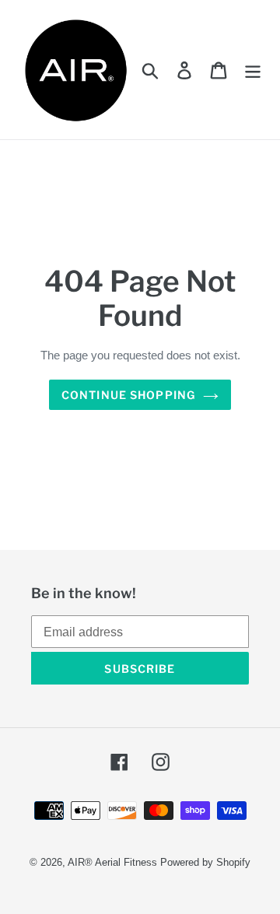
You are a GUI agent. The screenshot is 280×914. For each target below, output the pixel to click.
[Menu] (253, 69)
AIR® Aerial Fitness (112, 862)
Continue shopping (128, 394)
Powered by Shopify (205, 862)
